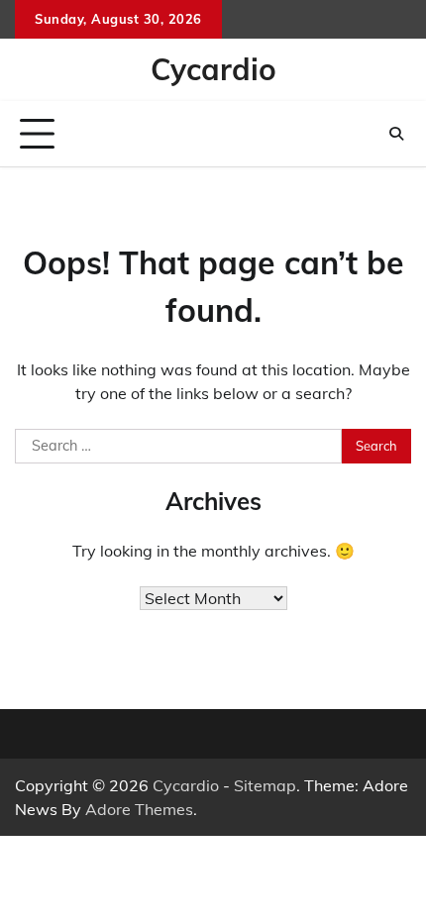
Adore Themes (139, 809)
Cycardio (213, 69)
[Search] (396, 134)
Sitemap (265, 785)
